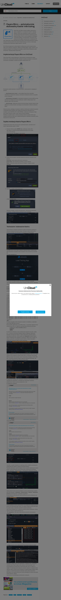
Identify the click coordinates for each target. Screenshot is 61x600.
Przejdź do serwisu (25, 312)
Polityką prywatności (38, 293)
